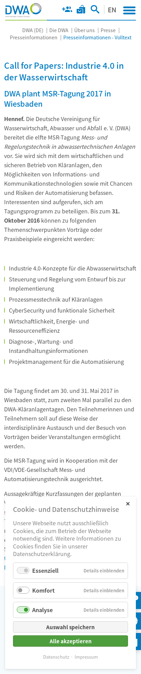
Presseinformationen (33, 37)
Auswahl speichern (70, 627)
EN (112, 9)
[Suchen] (95, 10)
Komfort (43, 590)
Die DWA (58, 30)
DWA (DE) (32, 30)
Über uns (84, 30)
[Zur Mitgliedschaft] (67, 10)
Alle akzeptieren (71, 641)
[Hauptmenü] (129, 10)
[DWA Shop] (81, 10)
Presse (108, 30)
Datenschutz (56, 656)
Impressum (86, 656)
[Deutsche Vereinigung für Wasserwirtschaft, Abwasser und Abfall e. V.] (23, 10)
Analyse (42, 610)
